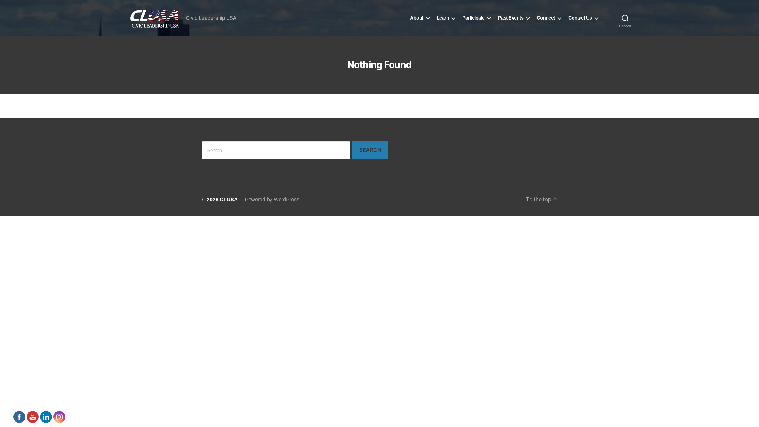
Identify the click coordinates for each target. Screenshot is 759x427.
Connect (546, 17)
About (416, 17)
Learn (443, 17)
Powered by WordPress (272, 200)
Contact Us (580, 17)
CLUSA (229, 200)
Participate (473, 17)
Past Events (511, 17)
